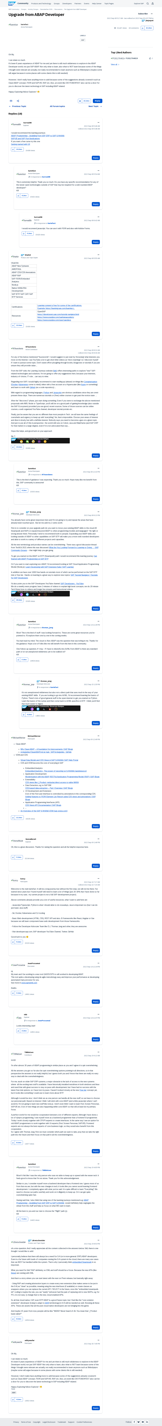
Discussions (58, 9)
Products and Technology (41, 4)
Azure (83, 385)
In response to (40, 177)
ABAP (82, 40)
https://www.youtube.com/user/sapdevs (54, 320)
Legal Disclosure (49, 1422)
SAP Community (14, 9)
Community (22, 3)
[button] (143, 28)
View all (114, 65)
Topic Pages (109, 4)
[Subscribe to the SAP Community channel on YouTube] (143, 1422)
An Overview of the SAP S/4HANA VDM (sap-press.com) (44, 811)
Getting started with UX (20, 144)
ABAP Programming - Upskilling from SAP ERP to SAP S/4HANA (37, 136)
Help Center (97, 4)
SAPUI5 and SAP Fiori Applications (25, 139)
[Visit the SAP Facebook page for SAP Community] (134, 1422)
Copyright (36, 1422)
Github (32, 387)
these (13, 1273)
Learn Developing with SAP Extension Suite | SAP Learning (49, 567)
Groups (57, 4)
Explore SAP (139, 4)
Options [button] (151, 13)
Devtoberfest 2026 (46, 9)
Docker (15, 385)
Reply (96, 158)
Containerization (90, 382)
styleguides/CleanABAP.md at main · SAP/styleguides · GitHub (46, 752)
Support (71, 1422)
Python (46, 393)
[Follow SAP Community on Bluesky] (138, 1422)
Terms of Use (26, 1422)
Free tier (83, 1090)
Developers (67, 4)
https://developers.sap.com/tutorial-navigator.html (58, 314)
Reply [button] (97, 101)
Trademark (62, 1422)
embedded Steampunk (82, 1262)
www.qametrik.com (29, 983)
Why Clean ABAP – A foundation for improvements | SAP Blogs (47, 749)
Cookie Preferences (84, 1422)
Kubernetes (23, 385)
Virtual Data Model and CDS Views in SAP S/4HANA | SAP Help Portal (49, 760)
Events (86, 4)
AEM (47, 1303)
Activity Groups (33, 9)
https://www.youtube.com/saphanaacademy (55, 317)
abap (13, 1392)
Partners (78, 4)
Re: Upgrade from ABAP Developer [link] (75, 9)
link (55, 371)
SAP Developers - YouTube (72, 584)
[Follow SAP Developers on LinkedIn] (147, 1422)
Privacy (16, 1422)
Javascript (57, 393)
